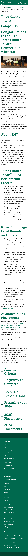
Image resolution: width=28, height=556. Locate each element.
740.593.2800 (10, 521)
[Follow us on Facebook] (5, 527)
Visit (5, 455)
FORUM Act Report (20, 537)
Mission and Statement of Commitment (14, 538)
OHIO (2, 7)
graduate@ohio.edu (11, 519)
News (5, 471)
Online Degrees (8, 453)
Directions (8, 516)
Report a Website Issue (10, 479)
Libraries (6, 474)
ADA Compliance (8, 535)
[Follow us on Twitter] (8, 527)
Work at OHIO (7, 476)
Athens (6, 487)
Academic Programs (9, 450)
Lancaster (6, 495)
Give (5, 447)
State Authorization (15, 541)
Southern (6, 497)
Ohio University (10, 545)
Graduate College (9, 7)
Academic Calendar (9, 468)
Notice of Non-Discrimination (12, 539)
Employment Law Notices (9, 537)
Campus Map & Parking (10, 458)
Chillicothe (7, 489)
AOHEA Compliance (18, 535)
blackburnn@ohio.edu (9, 309)
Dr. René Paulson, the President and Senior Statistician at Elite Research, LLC (13, 325)
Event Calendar (8, 466)
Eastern (6, 492)
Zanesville (6, 500)
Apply (5, 444)
